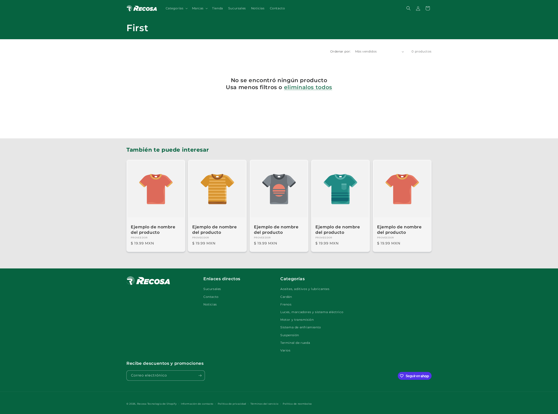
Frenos (286, 304)
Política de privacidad (232, 403)
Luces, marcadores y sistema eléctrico (311, 312)
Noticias (210, 304)
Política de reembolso (297, 403)
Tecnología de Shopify (162, 403)
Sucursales (212, 289)
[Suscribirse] (200, 375)
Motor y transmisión (297, 320)
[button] (176, 8)
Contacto (211, 297)
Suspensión (289, 335)
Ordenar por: (340, 51)
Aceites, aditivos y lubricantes (305, 289)
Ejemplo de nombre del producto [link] (153, 230)
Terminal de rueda (295, 343)
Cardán (286, 297)
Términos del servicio (264, 403)
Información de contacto (197, 403)
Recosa (142, 403)
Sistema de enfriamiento (300, 327)
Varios (285, 350)
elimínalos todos (308, 87)
